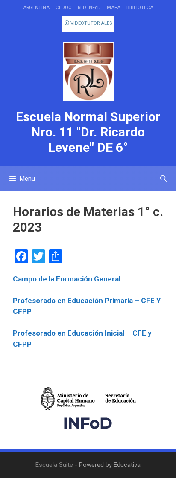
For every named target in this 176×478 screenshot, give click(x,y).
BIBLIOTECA (139, 7)
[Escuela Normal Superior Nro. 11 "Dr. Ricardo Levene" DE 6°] (88, 71)
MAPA (113, 7)
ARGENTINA (36, 7)
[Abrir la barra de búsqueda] (163, 178)
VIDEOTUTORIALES (90, 23)
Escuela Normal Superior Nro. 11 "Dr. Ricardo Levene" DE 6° (88, 132)
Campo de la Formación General (66, 279)
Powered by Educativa (110, 465)
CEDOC (64, 7)
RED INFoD (89, 7)
